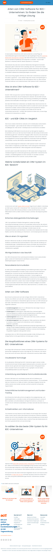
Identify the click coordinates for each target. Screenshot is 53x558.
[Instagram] (10, 540)
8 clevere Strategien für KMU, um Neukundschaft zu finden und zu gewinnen (26, 500)
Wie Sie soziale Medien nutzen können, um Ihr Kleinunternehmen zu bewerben (44, 501)
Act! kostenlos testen (26, 2)
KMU (21, 20)
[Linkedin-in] (1, 540)
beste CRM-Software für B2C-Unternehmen (24, 463)
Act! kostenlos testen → (6, 535)
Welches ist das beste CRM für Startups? (9, 499)
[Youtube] (8, 540)
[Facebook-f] (4, 540)
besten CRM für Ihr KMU (23, 206)
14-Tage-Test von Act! (17, 474)
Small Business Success (29, 20)
